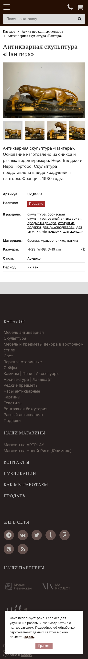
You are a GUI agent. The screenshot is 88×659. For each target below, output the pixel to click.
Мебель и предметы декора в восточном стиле (44, 347)
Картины (12, 397)
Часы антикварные (22, 391)
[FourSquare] (64, 535)
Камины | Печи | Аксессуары (31, 373)
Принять (44, 646)
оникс (60, 240)
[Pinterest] (9, 549)
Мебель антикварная (24, 332)
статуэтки (66, 223)
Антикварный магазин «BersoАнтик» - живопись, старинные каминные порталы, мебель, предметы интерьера (33, 7)
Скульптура (15, 338)
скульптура (36, 214)
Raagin (26, 655)
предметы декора (41, 223)
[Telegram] (9, 535)
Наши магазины (24, 433)
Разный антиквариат (24, 414)
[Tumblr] (50, 535)
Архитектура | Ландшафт (28, 379)
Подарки (12, 420)
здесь (29, 637)
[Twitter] (37, 535)
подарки (34, 227)
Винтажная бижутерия (25, 408)
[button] (79, 90)
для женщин (73, 231)
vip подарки (51, 231)
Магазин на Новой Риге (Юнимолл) (38, 450)
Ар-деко (34, 258)
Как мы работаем (26, 484)
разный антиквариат (64, 218)
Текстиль (13, 402)
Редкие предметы (21, 385)
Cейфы (10, 367)
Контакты (16, 462)
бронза (33, 240)
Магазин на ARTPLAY (24, 444)
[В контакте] (23, 535)
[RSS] (23, 549)
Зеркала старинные (23, 361)
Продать (14, 496)
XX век (32, 267)
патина (72, 240)
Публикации (20, 473)
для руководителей (58, 227)
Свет (8, 355)
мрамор (47, 240)
